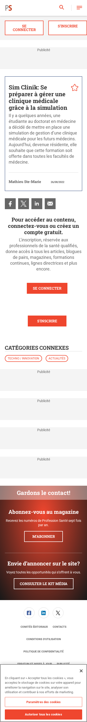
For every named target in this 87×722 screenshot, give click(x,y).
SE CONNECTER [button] (47, 288)
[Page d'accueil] (8, 8)
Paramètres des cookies (43, 702)
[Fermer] (81, 671)
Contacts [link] (59, 626)
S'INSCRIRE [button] (47, 320)
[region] (43, 693)
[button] (79, 8)
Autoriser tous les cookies (43, 714)
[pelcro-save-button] (73, 88)
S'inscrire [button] (68, 26)
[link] (10, 203)
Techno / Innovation (23, 358)
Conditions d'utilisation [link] (43, 639)
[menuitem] (10, 203)
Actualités (57, 358)
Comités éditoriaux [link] (34, 626)
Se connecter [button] (24, 28)
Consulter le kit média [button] (43, 583)
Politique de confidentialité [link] (43, 651)
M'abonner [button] (43, 536)
